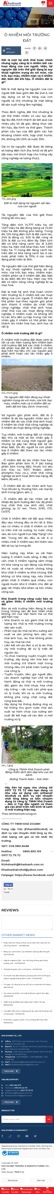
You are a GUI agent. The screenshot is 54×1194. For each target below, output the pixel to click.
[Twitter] (45, 48)
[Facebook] (34, 48)
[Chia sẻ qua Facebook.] (8, 885)
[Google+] (40, 48)
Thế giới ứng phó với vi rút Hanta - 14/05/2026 (23, 969)
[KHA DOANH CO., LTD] (12, 3)
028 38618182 (22, 1057)
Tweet (7, 892)
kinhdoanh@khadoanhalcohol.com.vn (28, 1062)
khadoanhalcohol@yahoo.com (25, 1065)
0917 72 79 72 (26, 1090)
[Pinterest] (27, 53)
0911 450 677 (15, 1085)
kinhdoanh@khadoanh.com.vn (18, 1093)
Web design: (7, 1172)
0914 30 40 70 (20, 1088)
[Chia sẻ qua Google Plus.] (9, 889)
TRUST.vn (19, 1172)
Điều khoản (13, 1180)
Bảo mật (41, 1180)
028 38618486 (36, 1057)
